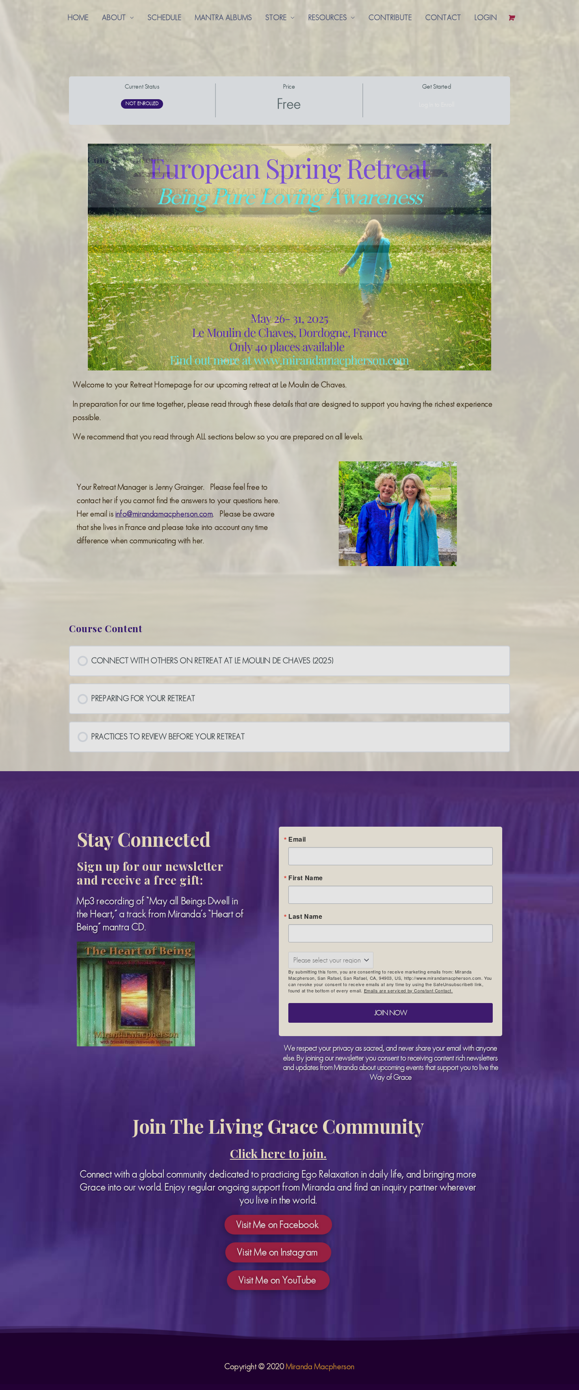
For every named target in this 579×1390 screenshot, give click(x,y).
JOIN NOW (385, 382)
